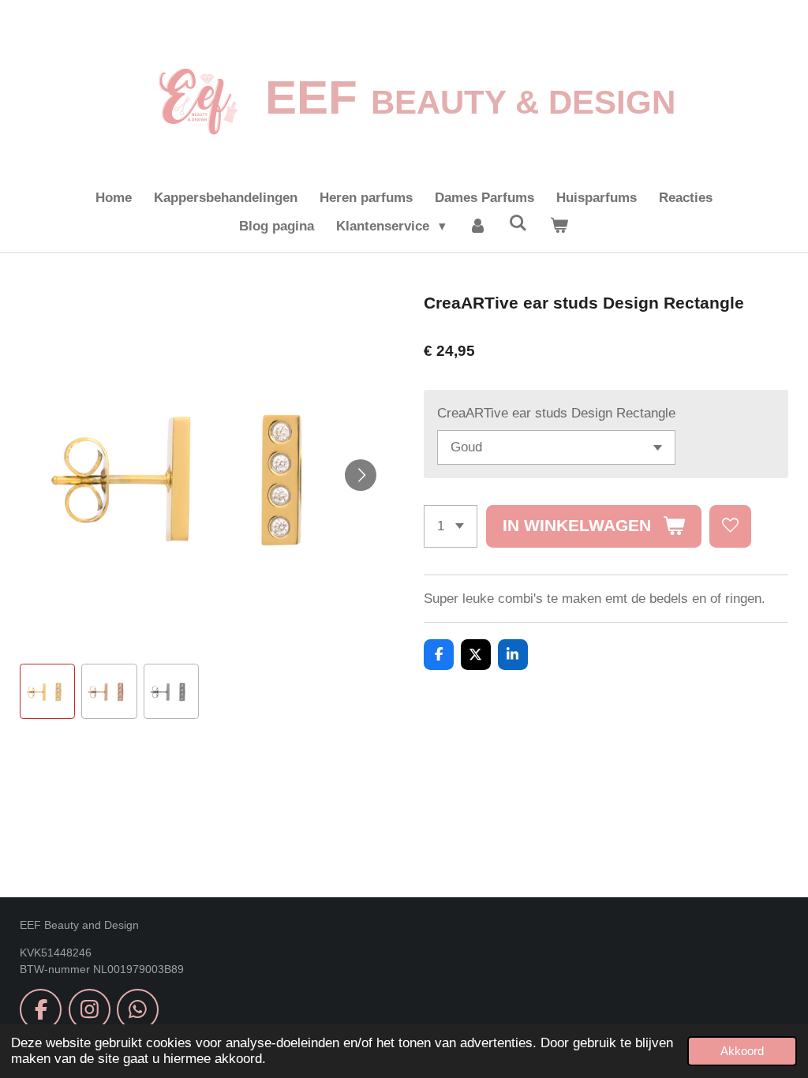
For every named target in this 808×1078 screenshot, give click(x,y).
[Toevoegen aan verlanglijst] (730, 526)
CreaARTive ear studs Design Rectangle (556, 413)
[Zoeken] (518, 224)
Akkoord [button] (742, 1050)
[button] (47, 691)
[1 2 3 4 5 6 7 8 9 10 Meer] (450, 526)
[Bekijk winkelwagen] (559, 226)
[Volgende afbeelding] (360, 475)
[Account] (477, 226)
